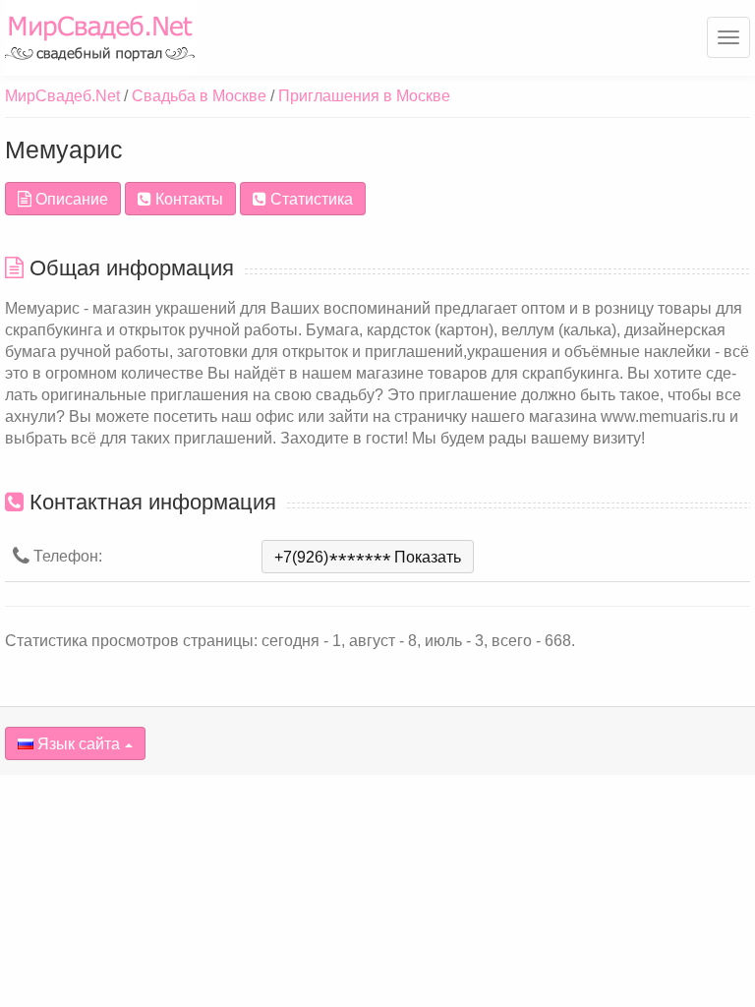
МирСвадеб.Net (62, 96)
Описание (69, 199)
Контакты (187, 199)
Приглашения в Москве (364, 96)
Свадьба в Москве (199, 96)
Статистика (309, 199)
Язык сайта (76, 744)
